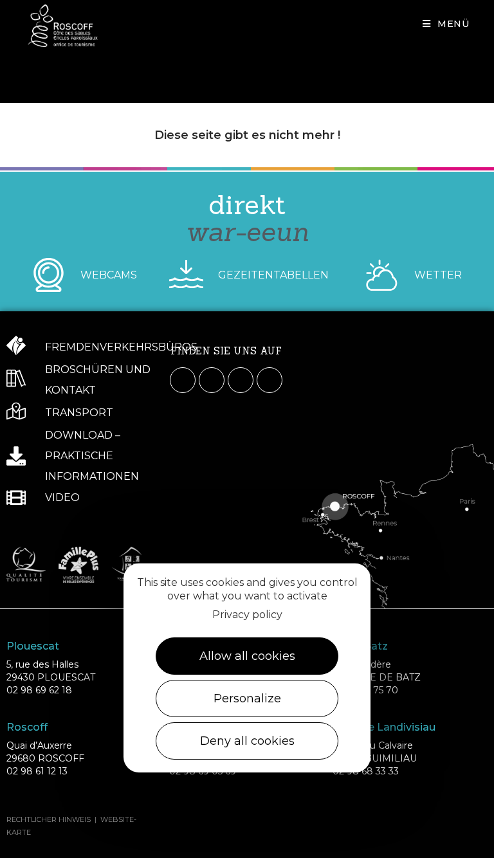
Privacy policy (247, 614)
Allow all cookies (247, 656)
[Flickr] (269, 380)
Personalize (247, 698)
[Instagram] (211, 380)
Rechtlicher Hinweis (48, 819)
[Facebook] (183, 380)
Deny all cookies (247, 741)
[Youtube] (240, 380)
